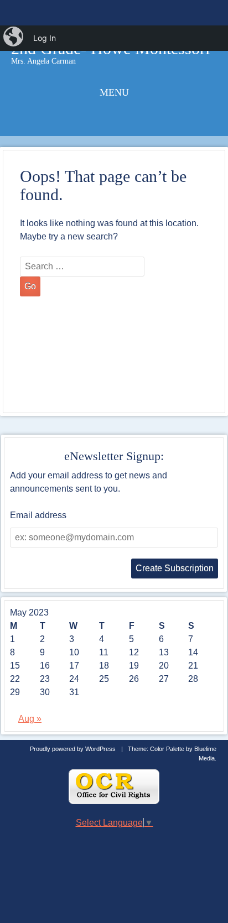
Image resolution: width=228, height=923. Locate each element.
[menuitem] (14, 38)
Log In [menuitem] (44, 38)
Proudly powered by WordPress (73, 748)
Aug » (30, 718)
